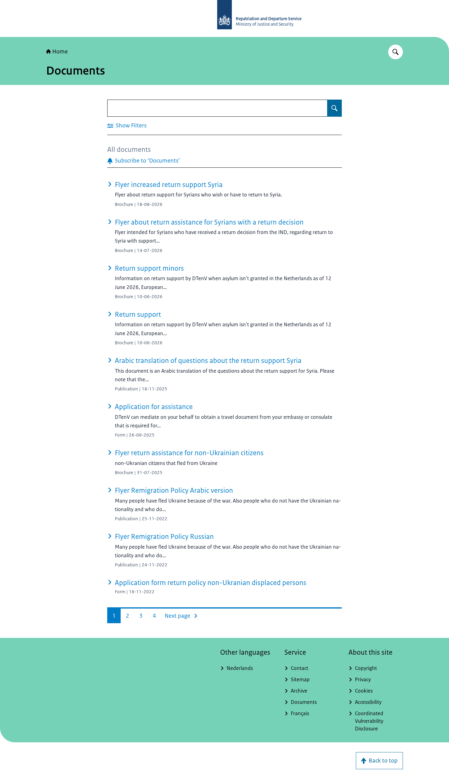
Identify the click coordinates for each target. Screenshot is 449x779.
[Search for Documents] (334, 108)
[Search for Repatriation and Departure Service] (395, 52)
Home (60, 51)
